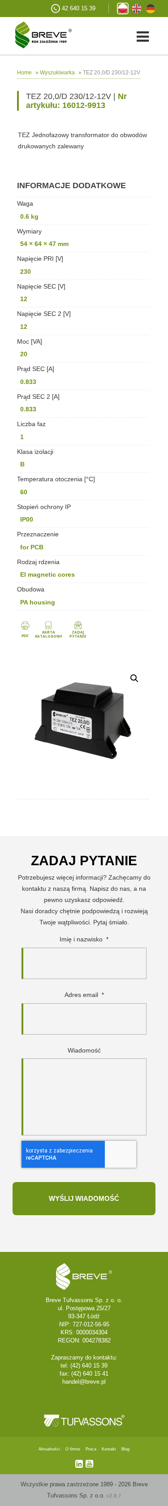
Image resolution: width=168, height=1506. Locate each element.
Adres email (84, 994)
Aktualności (49, 1449)
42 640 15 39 (78, 8)
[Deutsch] (150, 8)
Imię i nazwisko (84, 939)
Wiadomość (84, 1050)
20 (23, 354)
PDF (25, 636)
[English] (137, 8)
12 (23, 298)
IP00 (26, 519)
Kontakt (109, 1449)
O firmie (72, 1449)
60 (23, 492)
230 (25, 271)
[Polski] (123, 8)
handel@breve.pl (84, 1381)
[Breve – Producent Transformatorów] (36, 34)
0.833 (28, 381)
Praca (91, 1449)
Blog (125, 1449)
